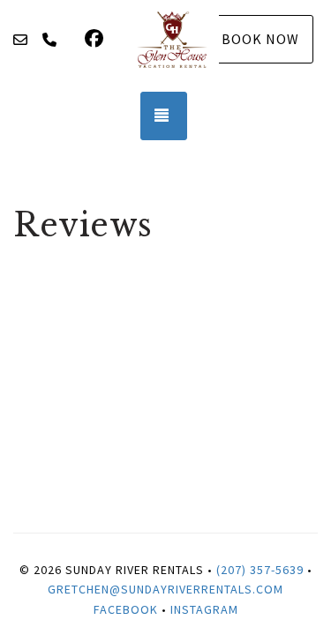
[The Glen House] (172, 39)
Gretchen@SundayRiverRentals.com (165, 589)
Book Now (260, 39)
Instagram (204, 609)
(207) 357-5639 (260, 570)
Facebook (126, 609)
